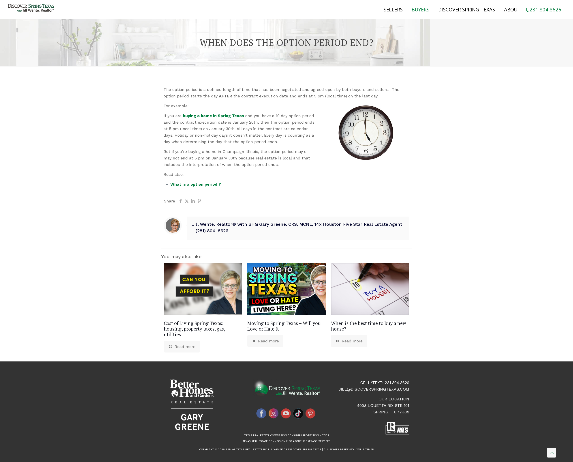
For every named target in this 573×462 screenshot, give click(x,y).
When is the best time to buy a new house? (368, 326)
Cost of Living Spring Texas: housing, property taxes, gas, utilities (194, 328)
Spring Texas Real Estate (244, 449)
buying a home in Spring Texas (213, 115)
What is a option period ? (195, 184)
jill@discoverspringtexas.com (374, 389)
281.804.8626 (397, 382)
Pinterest (311, 413)
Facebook (261, 413)
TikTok (298, 413)
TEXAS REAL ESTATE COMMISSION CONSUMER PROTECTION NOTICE (286, 435)
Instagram (274, 413)
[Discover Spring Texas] (31, 9)
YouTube (286, 413)
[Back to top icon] (551, 453)
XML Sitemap (365, 449)
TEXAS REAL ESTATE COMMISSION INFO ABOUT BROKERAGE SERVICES (287, 441)
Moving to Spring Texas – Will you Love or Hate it (284, 326)
